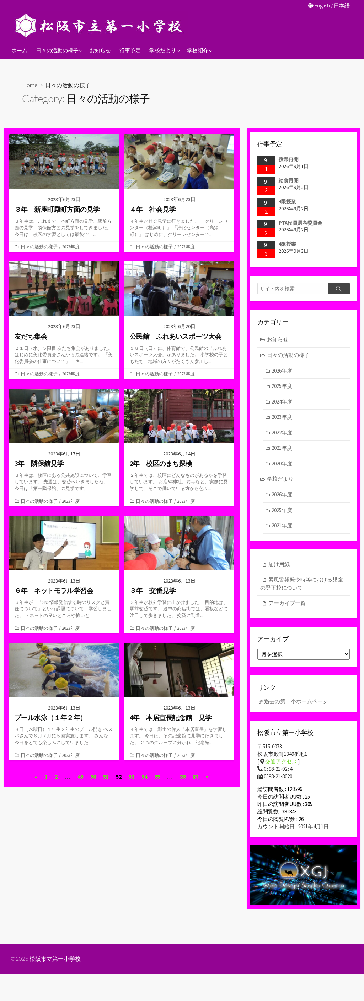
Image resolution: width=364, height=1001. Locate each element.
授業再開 (289, 159)
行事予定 (130, 50)
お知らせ (100, 50)
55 (157, 776)
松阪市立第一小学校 (55, 958)
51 (106, 776)
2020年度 (282, 463)
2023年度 (71, 246)
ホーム (19, 50)
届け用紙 (279, 564)
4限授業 (287, 201)
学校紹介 (197, 50)
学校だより (162, 50)
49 (80, 776)
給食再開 (289, 180)
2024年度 (282, 401)
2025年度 (282, 386)
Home (30, 84)
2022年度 (282, 432)
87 (195, 776)
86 (183, 776)
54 (144, 776)
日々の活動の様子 (57, 50)
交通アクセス (281, 761)
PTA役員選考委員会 (300, 223)
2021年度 (282, 447)
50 (93, 776)
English (322, 5)
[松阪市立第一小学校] (99, 25)
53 (131, 776)
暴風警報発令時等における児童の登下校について (301, 583)
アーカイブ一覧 (287, 603)
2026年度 (282, 370)
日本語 (342, 5)
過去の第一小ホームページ (296, 701)
